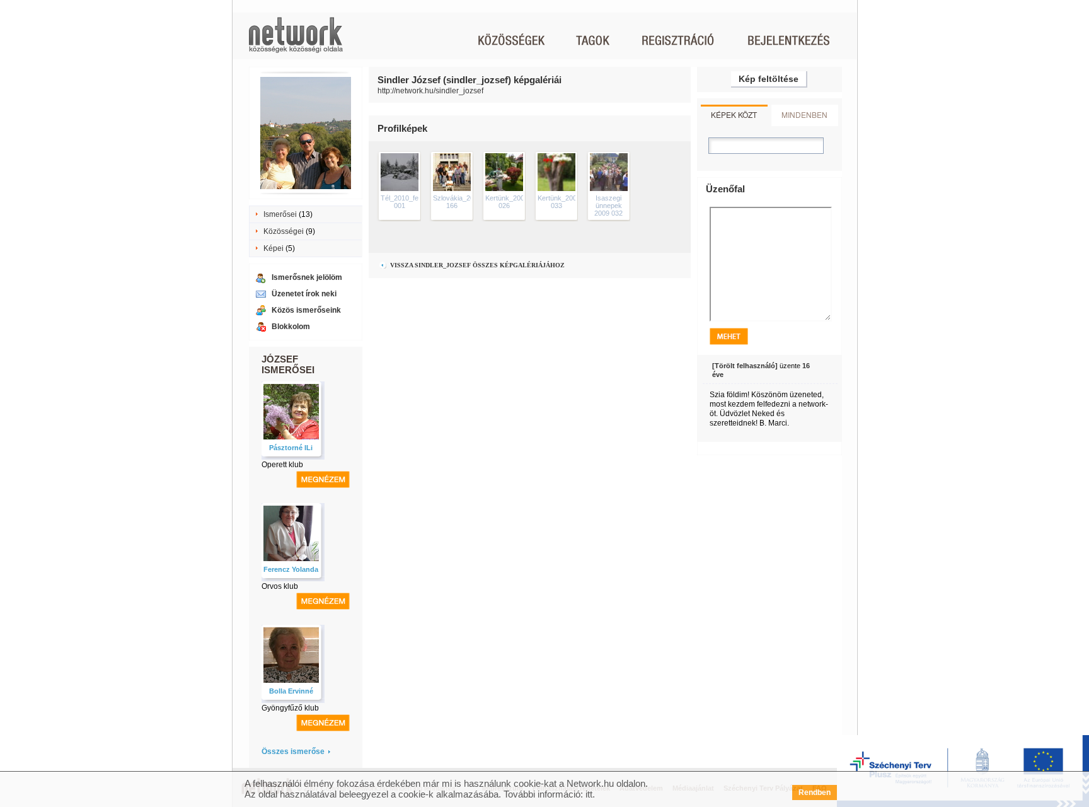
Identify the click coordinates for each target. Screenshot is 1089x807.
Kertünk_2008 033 (559, 201)
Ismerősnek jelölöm (307, 277)
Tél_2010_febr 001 (403, 201)
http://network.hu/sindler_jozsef (430, 90)
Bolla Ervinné (291, 691)
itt (588, 794)
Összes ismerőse (293, 751)
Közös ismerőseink (306, 310)
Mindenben (804, 114)
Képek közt (734, 114)
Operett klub (282, 464)
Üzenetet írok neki (304, 293)
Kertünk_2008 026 (506, 201)
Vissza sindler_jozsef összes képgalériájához (476, 265)
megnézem (323, 479)
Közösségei (283, 231)
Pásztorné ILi (291, 447)
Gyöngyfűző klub (290, 708)
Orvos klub (280, 586)
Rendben (814, 792)
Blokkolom (291, 326)
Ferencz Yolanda (290, 569)
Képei (273, 248)
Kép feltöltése (768, 79)
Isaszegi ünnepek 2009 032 (608, 205)
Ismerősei (280, 214)
